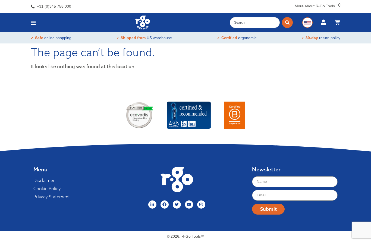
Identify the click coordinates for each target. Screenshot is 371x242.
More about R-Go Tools (315, 6)
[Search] (287, 22)
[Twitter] (177, 204)
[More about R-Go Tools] (338, 5)
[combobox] (255, 22)
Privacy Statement (51, 196)
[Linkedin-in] (152, 204)
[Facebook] (165, 204)
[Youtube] (189, 204)
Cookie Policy (47, 188)
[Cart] (337, 22)
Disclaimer (44, 180)
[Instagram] (201, 204)
